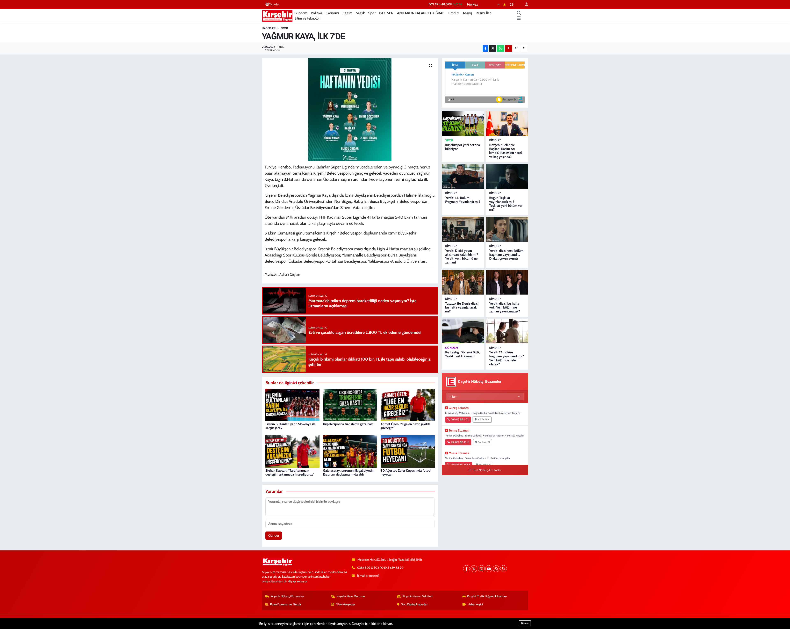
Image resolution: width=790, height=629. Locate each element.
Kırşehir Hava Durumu (351, 596)
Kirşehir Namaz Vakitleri (417, 596)
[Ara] (519, 13)
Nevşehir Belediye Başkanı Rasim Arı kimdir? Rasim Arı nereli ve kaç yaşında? (506, 151)
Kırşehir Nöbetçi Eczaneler (287, 596)
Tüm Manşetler (345, 604)
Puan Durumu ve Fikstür (285, 604)
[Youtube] (488, 568)
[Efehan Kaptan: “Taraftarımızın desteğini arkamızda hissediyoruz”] (292, 451)
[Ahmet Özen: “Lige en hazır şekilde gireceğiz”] (408, 405)
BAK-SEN (386, 13)
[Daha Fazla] (508, 48)
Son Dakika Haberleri (414, 604)
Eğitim (347, 13)
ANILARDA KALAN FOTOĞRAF (420, 13)
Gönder (273, 535)
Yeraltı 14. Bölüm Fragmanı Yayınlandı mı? (462, 200)
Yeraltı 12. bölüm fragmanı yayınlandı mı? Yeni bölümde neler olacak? (506, 358)
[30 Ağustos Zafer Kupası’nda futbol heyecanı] (408, 451)
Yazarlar (274, 4)
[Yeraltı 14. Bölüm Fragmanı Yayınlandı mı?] (463, 176)
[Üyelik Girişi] (525, 4)
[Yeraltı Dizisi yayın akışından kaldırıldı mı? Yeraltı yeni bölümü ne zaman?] (463, 229)
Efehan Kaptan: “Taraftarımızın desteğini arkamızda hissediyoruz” (289, 472)
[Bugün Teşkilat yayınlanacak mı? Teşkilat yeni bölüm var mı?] (507, 176)
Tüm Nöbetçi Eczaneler (486, 470)
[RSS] (503, 568)
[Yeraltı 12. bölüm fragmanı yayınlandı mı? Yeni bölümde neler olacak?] (507, 331)
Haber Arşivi (475, 604)
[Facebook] (466, 568)
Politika (316, 13)
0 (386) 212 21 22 (460, 419)
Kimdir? (453, 13)
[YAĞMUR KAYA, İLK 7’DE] (350, 109)
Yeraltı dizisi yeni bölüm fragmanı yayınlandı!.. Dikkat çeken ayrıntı (506, 254)
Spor (372, 13)
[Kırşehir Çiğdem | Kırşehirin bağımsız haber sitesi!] (277, 15)
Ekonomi (332, 13)
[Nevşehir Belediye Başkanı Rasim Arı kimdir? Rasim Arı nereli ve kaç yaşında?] (507, 123)
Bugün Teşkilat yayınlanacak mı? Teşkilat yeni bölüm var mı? (505, 204)
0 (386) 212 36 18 (460, 442)
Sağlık (360, 13)
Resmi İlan (483, 13)
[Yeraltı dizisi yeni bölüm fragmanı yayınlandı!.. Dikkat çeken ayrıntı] (507, 229)
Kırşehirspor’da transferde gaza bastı (348, 424)
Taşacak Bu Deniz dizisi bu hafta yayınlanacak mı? (462, 307)
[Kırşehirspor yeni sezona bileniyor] (463, 123)
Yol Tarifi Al (483, 419)
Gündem (300, 13)
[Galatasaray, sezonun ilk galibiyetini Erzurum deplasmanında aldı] (350, 451)
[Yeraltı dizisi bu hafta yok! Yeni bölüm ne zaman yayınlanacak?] (507, 282)
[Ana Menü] (519, 18)
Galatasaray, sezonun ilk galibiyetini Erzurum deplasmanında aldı (348, 472)
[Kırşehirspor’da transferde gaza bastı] (350, 405)
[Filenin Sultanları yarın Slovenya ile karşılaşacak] (292, 405)
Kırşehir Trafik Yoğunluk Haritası (487, 596)
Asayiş (467, 13)
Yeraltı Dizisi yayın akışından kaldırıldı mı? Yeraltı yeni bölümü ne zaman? (461, 257)
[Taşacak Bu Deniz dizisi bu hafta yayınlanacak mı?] (463, 282)
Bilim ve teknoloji (307, 18)
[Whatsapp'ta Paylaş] (500, 48)
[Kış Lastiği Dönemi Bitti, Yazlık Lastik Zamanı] (463, 331)
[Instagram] (481, 568)
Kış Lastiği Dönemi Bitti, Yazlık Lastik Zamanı (462, 354)
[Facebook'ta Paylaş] (485, 48)
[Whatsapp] (496, 568)
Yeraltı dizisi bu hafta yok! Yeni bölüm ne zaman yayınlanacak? (504, 307)
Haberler (268, 28)
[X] (474, 568)
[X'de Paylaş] (492, 48)
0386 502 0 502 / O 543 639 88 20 (380, 568)
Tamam (525, 623)
